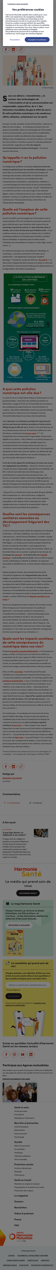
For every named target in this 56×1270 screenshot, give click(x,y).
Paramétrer (15, 39)
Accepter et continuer (37, 39)
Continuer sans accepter (18, 3)
